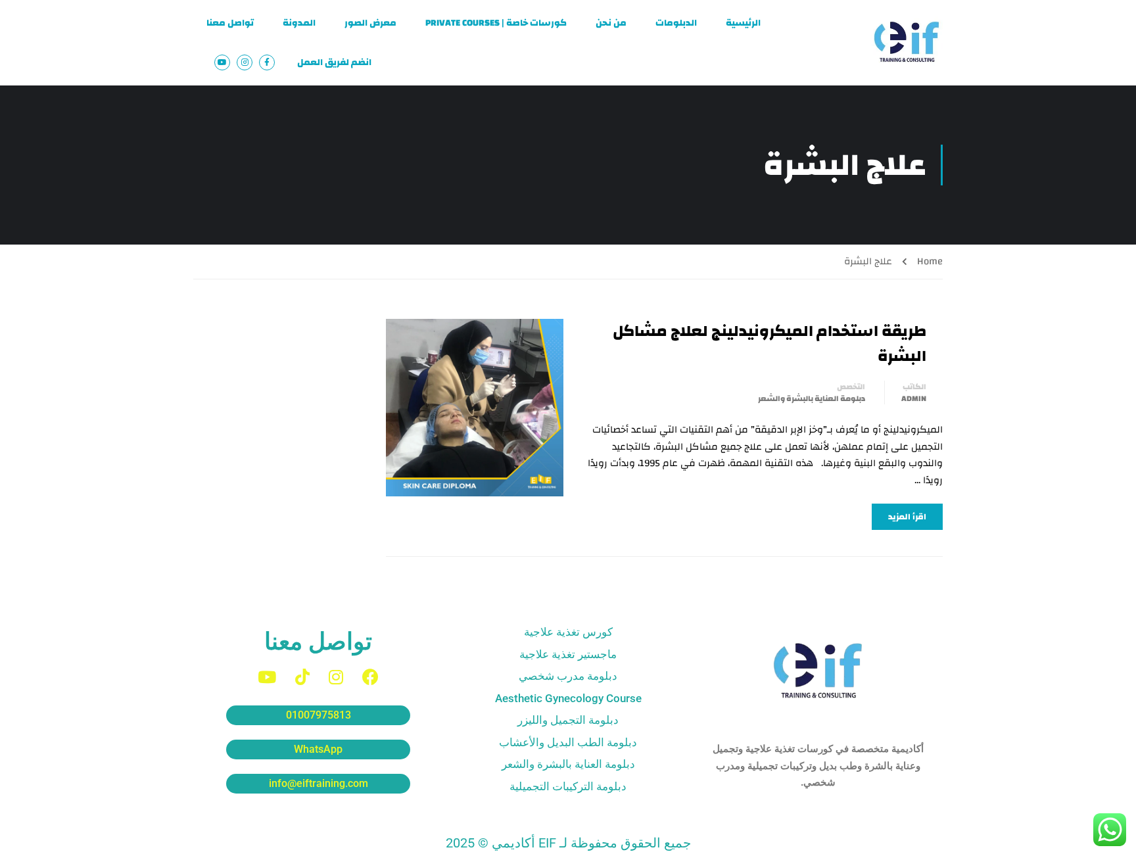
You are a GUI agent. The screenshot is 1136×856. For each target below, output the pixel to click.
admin (913, 398)
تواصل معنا (230, 23)
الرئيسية (743, 23)
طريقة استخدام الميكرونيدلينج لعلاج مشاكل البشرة (769, 344)
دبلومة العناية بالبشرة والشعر (811, 398)
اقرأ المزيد (907, 517)
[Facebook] (370, 677)
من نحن (611, 23)
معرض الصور (370, 23)
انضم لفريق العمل (334, 62)
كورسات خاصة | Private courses (496, 23)
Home (930, 261)
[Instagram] (336, 677)
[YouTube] (267, 677)
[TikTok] (302, 677)
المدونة (299, 23)
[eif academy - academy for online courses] (906, 43)
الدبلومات (676, 23)
